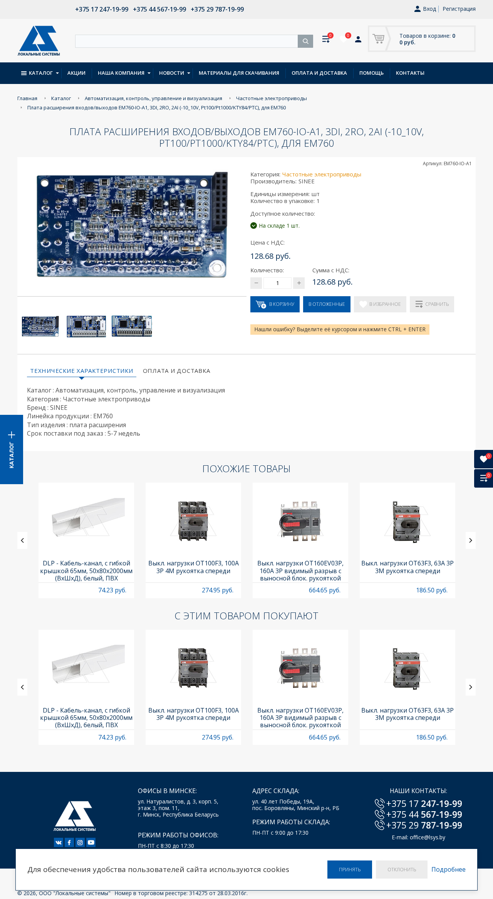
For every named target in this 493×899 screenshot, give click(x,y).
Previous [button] (22, 540)
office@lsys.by (427, 837)
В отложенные (327, 304)
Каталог (41, 72)
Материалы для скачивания (239, 72)
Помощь (371, 72)
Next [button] (471, 540)
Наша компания (121, 72)
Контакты (410, 72)
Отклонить (401, 869)
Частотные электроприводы (321, 174)
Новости (171, 72)
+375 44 (424, 814)
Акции (76, 72)
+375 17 (424, 803)
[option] (86, 540)
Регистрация (459, 8)
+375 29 (424, 825)
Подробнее (448, 869)
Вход (429, 9)
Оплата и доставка (319, 72)
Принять (350, 869)
